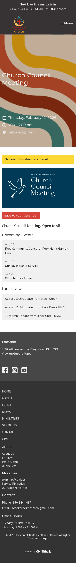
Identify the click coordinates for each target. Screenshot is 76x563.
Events (7, 404)
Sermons (9, 425)
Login (45, 538)
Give (5, 438)
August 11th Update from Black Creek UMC (35, 307)
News (6, 411)
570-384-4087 (22, 502)
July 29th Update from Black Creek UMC (33, 316)
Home (6, 391)
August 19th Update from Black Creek (31, 298)
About (7, 398)
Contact (9, 432)
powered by (36, 554)
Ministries (10, 418)
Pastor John (10, 462)
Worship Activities (14, 479)
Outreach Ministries (14, 488)
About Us (8, 453)
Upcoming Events (17, 235)
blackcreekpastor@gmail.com (33, 508)
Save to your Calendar (21, 215)
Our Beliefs (9, 466)
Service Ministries (13, 483)
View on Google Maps (16, 353)
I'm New (7, 458)
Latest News (12, 289)
